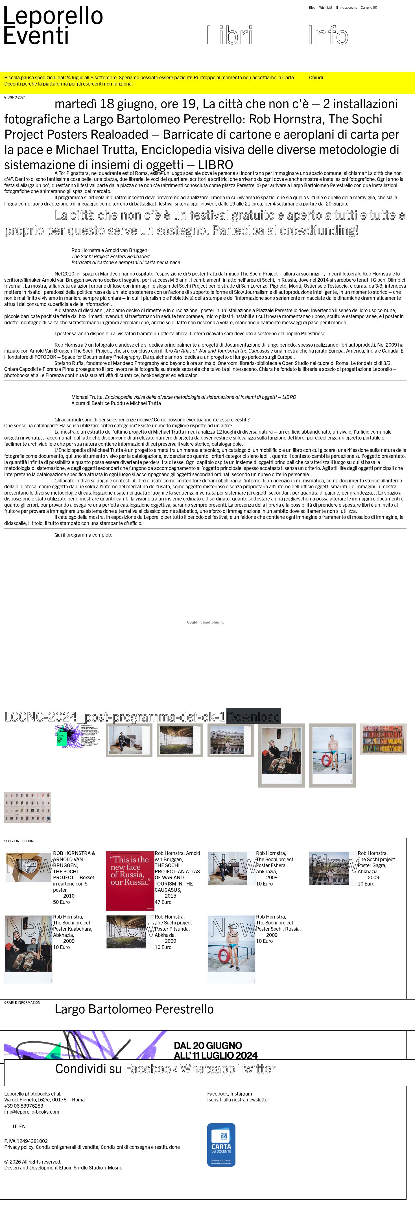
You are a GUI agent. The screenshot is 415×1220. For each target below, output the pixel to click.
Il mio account (346, 7)
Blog (312, 7)
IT (15, 1126)
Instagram (241, 1093)
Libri (229, 33)
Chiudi (316, 77)
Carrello (369, 7)
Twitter (257, 1067)
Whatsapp (207, 1067)
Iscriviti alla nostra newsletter (238, 1099)
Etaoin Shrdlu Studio (81, 1167)
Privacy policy (18, 1147)
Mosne (115, 1167)
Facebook (151, 1067)
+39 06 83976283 (23, 1105)
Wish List (325, 7)
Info (328, 33)
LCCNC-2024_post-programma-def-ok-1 (115, 716)
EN (22, 1126)
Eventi (36, 33)
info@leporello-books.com (31, 1111)
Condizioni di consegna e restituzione (140, 1147)
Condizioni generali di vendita (67, 1147)
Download (253, 716)
